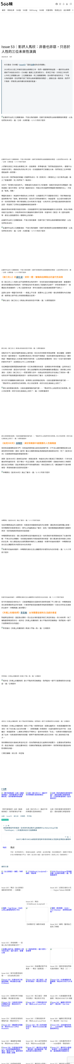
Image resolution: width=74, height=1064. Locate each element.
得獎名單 (10, 10)
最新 (3, 10)
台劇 (3, 816)
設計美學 (66, 10)
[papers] (63, 3)
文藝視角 (49, 10)
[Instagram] (60, 3)
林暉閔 (22, 816)
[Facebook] (56, 3)
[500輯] (7, 4)
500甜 (25, 10)
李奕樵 (29, 816)
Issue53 (9, 816)
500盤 (18, 10)
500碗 (41, 10)
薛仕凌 (16, 816)
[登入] (67, 3)
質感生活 (58, 10)
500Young (33, 10)
